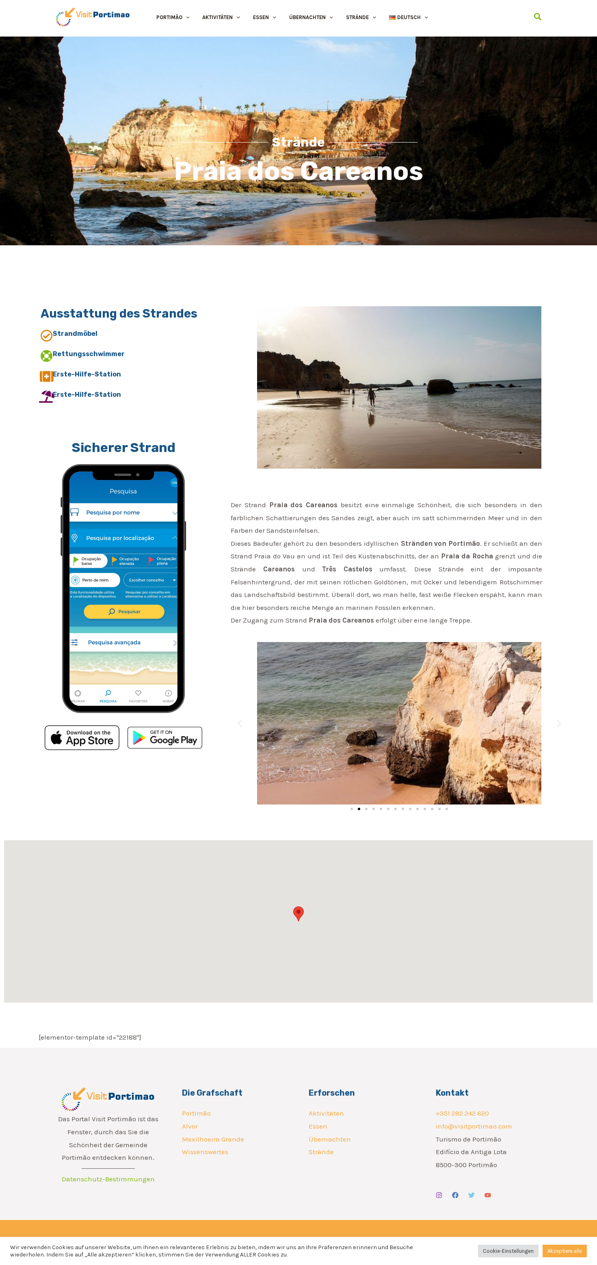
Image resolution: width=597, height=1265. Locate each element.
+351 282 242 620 (462, 1113)
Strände (321, 1152)
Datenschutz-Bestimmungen (108, 1179)
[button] (186, 17)
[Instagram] (439, 1195)
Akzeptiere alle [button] (564, 1251)
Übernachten (330, 1139)
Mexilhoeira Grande (213, 1139)
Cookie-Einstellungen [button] (508, 1251)
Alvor (190, 1126)
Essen (318, 1126)
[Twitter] (471, 1195)
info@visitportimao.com (474, 1126)
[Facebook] (455, 1195)
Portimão (196, 1113)
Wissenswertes (205, 1152)
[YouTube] (488, 1195)
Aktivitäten (326, 1113)
